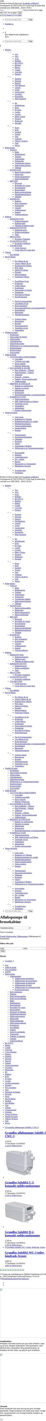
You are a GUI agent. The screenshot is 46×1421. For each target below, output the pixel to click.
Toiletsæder (19, 597)
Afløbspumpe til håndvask (25, 983)
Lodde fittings (20, 722)
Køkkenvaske (20, 659)
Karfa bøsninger (21, 742)
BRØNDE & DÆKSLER (20, 819)
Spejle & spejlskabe (17, 1032)
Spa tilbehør (14, 690)
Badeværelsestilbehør (23, 628)
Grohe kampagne (11, 1065)
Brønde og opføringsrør (24, 822)
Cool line (18, 508)
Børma (17, 503)
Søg (19, 13)
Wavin (17, 581)
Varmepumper (20, 871)
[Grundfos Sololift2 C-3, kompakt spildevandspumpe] (20, 1177)
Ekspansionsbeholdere (23, 873)
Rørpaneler (19, 748)
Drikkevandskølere (22, 668)
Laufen (17, 548)
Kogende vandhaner (22, 679)
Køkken (8, 653)
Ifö (16, 539)
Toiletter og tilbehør (17, 1036)
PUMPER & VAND (18, 833)
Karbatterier (19, 641)
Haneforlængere (21, 733)
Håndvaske (19, 610)
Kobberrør (19, 719)
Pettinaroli (19, 557)
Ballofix (18, 497)
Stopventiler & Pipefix (23, 726)
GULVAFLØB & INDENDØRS (23, 793)
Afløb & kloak (10, 791)
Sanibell (18, 568)
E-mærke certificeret (31, 3)
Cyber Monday (11, 1052)
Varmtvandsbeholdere (23, 862)
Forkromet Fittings (22, 713)
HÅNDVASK (15, 606)
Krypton (18, 546)
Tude (17, 670)
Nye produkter (10, 1088)
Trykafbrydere (20, 906)
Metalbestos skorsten (23, 902)
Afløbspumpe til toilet (23, 985)
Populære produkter (12, 1092)
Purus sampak (20, 799)
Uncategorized (10, 1110)
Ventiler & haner (11, 768)
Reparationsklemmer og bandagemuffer (30, 744)
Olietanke (18, 875)
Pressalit (18, 559)
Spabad (17, 648)
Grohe (17, 526)
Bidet (17, 588)
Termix (17, 570)
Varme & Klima (11, 848)
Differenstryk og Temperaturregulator (24, 782)
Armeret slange (20, 755)
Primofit (18, 708)
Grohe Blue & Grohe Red (25, 686)
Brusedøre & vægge (22, 621)
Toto (16, 572)
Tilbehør (18, 604)
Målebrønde (19, 826)
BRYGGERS (15, 673)
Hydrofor (18, 877)
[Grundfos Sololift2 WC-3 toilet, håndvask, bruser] (25, 1247)
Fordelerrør (19, 728)
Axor (17, 494)
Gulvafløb (19, 795)
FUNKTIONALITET (18, 677)
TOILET (13, 586)
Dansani (18, 517)
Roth (17, 566)
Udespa (8, 688)
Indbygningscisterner (23, 601)
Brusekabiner (20, 626)
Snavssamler (15, 788)
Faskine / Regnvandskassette (26, 815)
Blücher (18, 501)
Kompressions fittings (23, 701)
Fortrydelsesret (23, 1279)
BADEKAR (15, 635)
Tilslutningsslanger (22, 750)
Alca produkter (11, 970)
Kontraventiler (15, 786)
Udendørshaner (16, 777)
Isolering (18, 891)
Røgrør (17, 897)
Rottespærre (19, 828)
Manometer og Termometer (25, 900)
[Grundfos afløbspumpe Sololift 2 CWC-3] (22, 1127)
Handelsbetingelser (9, 1279)
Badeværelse (10, 583)
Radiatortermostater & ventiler (26, 857)
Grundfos (18, 530)
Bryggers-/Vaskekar (22, 675)
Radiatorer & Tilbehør (23, 855)
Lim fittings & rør (21, 739)
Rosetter (18, 759)
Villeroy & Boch (21, 577)
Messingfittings (20, 710)
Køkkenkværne (21, 666)
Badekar (18, 637)
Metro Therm (20, 552)
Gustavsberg (19, 528)
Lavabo (18, 550)
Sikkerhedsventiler (17, 779)
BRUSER (14, 617)
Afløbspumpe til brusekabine (26, 981)
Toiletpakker (19, 595)
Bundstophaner (16, 784)
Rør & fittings (10, 693)
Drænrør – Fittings (22, 813)
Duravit (18, 519)
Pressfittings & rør (22, 717)
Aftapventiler (15, 775)
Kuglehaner (19, 724)
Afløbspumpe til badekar (24, 979)
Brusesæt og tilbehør (18, 1012)
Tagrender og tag (21, 764)
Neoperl (18, 555)
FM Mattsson (20, 521)
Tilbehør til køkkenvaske (24, 661)
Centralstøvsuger (21, 893)
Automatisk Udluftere (23, 882)
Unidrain (18, 575)
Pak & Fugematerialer (23, 737)
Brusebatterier (20, 624)
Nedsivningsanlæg (22, 835)
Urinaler (18, 644)
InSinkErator (20, 541)
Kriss (17, 543)
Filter (3, 951)
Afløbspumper (20, 646)
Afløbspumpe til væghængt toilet (27, 987)
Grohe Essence (20, 684)
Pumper (18, 866)
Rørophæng (19, 757)
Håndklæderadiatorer (23, 630)
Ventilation (19, 909)
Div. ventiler (19, 895)
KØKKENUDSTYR (18, 664)
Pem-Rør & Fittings (22, 730)
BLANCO (19, 499)
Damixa (18, 510)
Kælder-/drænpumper (23, 846)
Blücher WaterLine (22, 802)
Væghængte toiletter (22, 599)
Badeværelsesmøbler (23, 608)
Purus (17, 563)
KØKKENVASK (17, 655)
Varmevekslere (20, 864)
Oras (7, 1090)
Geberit (17, 523)
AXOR (8, 972)
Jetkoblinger (19, 844)
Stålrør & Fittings (21, 706)
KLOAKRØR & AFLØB (20, 804)
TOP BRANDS (16, 681)
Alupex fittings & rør (23, 699)
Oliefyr (17, 880)
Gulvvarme (19, 853)
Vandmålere (19, 766)
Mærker (8, 486)
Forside (3, 936)
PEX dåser (19, 704)
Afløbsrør (18, 811)
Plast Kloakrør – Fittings (24, 808)
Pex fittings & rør (21, 697)
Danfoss (18, 514)
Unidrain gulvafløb (22, 797)
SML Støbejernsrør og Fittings (26, 837)
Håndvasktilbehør (21, 615)
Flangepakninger (21, 762)
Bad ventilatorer (21, 639)
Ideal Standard (20, 535)
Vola (16, 579)
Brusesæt (18, 619)
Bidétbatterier (20, 590)
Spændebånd (20, 746)
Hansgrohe (19, 532)
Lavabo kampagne (12, 1083)
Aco (16, 490)
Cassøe (17, 506)
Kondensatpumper (22, 990)
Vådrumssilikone (21, 650)
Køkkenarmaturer (21, 657)
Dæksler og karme (22, 824)
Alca (16, 492)
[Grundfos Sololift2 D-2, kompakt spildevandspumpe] (20, 1227)
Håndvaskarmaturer (22, 612)
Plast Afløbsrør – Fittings (24, 806)
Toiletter (18, 592)
